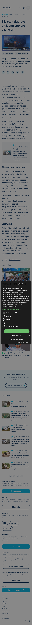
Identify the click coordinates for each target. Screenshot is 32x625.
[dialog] (16, 312)
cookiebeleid (6, 306)
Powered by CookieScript (23, 342)
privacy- (18, 304)
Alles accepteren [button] (16, 331)
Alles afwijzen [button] (16, 335)
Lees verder (13, 306)
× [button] (28, 283)
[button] (15, 309)
